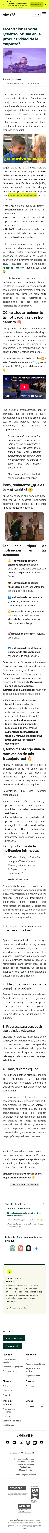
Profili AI (7, 1416)
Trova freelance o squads (10, 1360)
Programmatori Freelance (9, 1410)
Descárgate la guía (36, 4)
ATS (28, 1359)
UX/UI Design (9, 1425)
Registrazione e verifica (33, 1369)
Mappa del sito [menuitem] (25, 1470)
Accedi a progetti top (35, 1364)
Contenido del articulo (15, 1204)
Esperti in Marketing (12, 1421)
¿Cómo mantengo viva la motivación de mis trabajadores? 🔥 (25, 1225)
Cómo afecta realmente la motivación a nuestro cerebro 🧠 (24, 1214)
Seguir (18, 79)
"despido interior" (15, 267)
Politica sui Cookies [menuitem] (25, 1462)
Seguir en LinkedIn (18, 1308)
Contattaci (7, 1390)
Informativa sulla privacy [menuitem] (24, 1459)
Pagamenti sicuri (10, 1371)
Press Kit (7, 1395)
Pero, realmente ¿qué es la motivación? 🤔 (25, 1220)
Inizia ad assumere (14, 1338)
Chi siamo (7, 1386)
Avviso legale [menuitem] (25, 1467)
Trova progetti (12, 1346)
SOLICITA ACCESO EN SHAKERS (24, 1184)
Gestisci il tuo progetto (13, 1367)
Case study (31, 1386)
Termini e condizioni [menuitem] (25, 1464)
